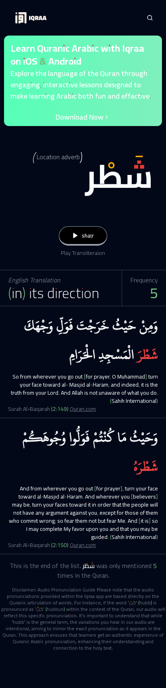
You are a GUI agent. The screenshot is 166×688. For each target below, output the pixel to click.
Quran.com (83, 409)
